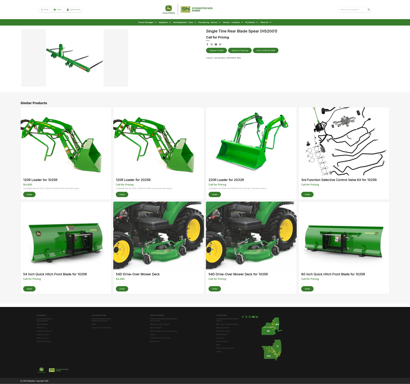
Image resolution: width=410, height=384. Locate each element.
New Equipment (42, 321)
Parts (190, 22)
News (218, 345)
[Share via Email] (216, 44)
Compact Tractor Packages (101, 328)
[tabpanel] (112, 58)
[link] (73, 10)
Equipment (163, 22)
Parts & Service (157, 315)
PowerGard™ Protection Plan (160, 338)
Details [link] (29, 194)
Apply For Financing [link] (240, 50)
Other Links (221, 315)
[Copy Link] (220, 44)
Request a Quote (43, 334)
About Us (264, 22)
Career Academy (222, 341)
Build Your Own (42, 338)
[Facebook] (242, 317)
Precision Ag (203, 22)
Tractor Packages (145, 22)
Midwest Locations (222, 328)
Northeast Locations (223, 331)
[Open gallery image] (74, 58)
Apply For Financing (44, 341)
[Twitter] (246, 317)
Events (94, 324)
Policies (219, 351)
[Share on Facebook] (207, 44)
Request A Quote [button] (216, 50)
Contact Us (220, 338)
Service (214, 22)
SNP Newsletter (221, 334)
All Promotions (99, 315)
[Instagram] (249, 317)
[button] (44, 10)
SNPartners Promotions (100, 321)
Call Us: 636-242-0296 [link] (265, 50)
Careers (226, 22)
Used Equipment (180, 22)
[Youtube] (253, 317)
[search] (369, 9)
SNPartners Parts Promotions (160, 324)
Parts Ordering (155, 321)
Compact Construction (44, 331)
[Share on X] (211, 44)
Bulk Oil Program (156, 328)
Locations (235, 22)
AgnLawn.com (155, 341)
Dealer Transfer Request (225, 348)
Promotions (250, 22)
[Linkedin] (257, 317)
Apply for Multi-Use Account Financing (163, 331)
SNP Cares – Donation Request (227, 324)
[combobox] (355, 9)
